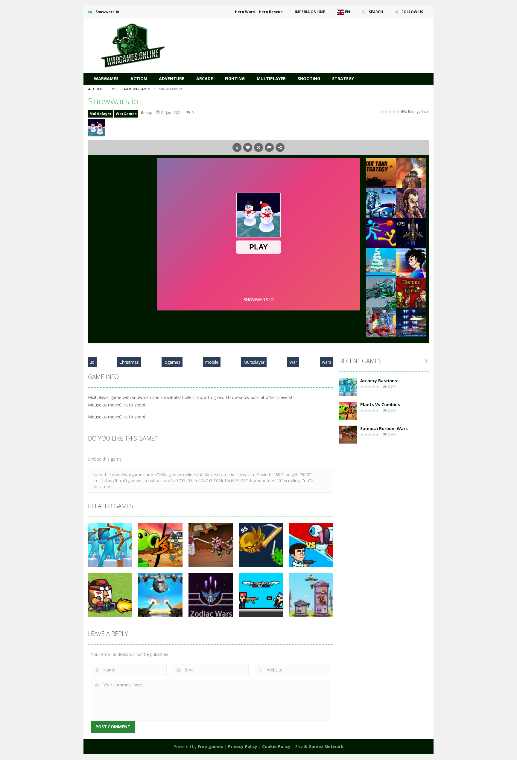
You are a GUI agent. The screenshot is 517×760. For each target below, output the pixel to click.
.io (92, 362)
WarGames (106, 78)
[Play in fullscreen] (258, 147)
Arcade (204, 78)
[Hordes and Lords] (411, 292)
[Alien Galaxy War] (411, 232)
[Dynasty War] (411, 202)
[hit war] (381, 262)
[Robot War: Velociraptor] (381, 292)
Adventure (171, 78)
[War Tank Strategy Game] (381, 172)
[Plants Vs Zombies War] (348, 410)
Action (138, 78)
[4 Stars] (394, 111)
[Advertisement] (320, 35)
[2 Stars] (386, 111)
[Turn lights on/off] (236, 147)
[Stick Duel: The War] (381, 232)
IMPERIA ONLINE (310, 11)
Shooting (309, 78)
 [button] (269, 147)
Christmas (129, 362)
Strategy (343, 78)
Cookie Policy (276, 746)
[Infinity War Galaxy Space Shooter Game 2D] (411, 322)
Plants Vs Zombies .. (382, 404)
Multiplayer (271, 78)
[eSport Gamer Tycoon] (411, 262)
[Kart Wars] (411, 172)
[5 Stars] (398, 111)
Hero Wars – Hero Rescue (259, 11)
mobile (211, 362)
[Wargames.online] (133, 45)
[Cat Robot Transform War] (381, 322)
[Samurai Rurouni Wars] (348, 434)
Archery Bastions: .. (381, 380)
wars (326, 362)
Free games (210, 746)
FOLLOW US (412, 11)
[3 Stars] (390, 111)
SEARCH (376, 11)
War (293, 362)
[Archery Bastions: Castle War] (348, 386)
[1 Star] (382, 111)
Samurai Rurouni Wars (384, 428)
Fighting (235, 78)
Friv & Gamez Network (319, 746)
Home (98, 89)
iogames (172, 362)
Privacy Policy (242, 746)
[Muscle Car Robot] (381, 202)
